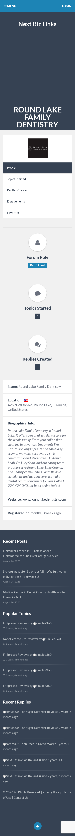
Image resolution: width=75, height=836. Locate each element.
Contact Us (21, 797)
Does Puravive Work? (41, 744)
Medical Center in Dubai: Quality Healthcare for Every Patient (34, 594)
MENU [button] (11, 6)
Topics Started (16, 179)
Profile (11, 168)
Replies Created (17, 190)
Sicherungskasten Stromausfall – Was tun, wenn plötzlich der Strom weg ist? (34, 574)
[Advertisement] (37, 70)
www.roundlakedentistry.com (44, 499)
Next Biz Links (37, 23)
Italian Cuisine (37, 760)
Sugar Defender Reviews (42, 711)
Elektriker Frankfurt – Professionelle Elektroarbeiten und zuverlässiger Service (30, 553)
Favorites (13, 212)
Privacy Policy (52, 792)
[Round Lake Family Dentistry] (37, 148)
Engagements (16, 201)
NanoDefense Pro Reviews (20, 639)
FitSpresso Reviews (16, 623)
